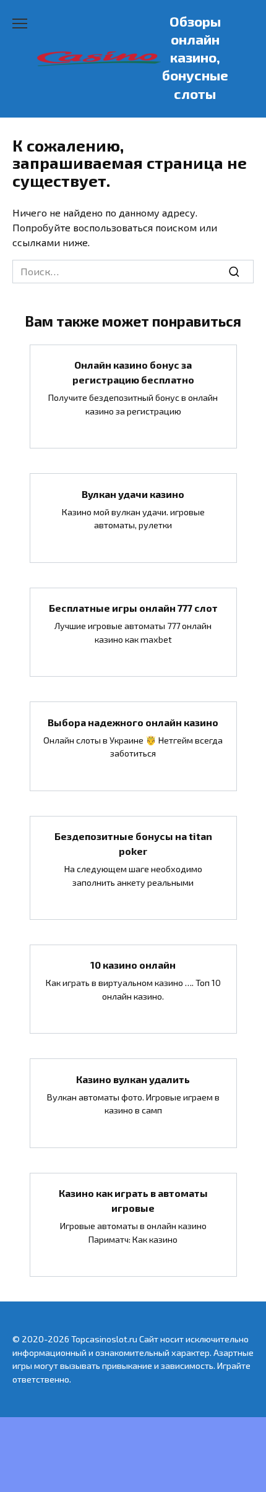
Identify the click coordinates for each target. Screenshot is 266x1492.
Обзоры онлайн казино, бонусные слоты (195, 57)
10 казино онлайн (133, 965)
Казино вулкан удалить (133, 1078)
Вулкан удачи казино (133, 493)
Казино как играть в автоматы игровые (133, 1200)
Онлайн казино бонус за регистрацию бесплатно (133, 372)
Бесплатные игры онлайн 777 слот (133, 608)
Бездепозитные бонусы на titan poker (133, 843)
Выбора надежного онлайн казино (133, 721)
